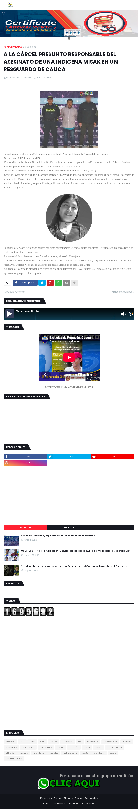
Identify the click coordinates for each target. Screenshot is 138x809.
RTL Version (88, 803)
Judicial (127, 741)
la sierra (24, 752)
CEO (22, 741)
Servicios (59, 803)
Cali (42, 741)
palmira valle (70, 752)
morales (54, 752)
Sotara (98, 747)
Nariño (60, 747)
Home (46, 803)
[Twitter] (42, 283)
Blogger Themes (63, 798)
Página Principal (13, 47)
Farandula (92, 741)
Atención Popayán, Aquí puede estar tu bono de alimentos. (58, 535)
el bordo (10, 752)
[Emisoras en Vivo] (131, 314)
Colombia (68, 741)
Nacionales (46, 747)
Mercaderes (28, 747)
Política (73, 803)
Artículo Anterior (15, 291)
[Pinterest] (50, 283)
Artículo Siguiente (122, 291)
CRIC (32, 741)
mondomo (39, 752)
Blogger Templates (86, 798)
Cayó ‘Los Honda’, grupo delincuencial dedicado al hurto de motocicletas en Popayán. (76, 551)
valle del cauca (14, 758)
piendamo (99, 752)
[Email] (66, 283)
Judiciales (30, 47)
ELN (80, 741)
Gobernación (110, 741)
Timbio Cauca (115, 747)
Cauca (53, 741)
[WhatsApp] (58, 283)
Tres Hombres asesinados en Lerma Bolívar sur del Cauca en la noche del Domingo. (74, 566)
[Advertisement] (69, 495)
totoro (113, 752)
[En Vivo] (9, 313)
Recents (69, 527)
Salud (87, 747)
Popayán (74, 747)
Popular (25, 527)
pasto (85, 752)
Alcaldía (10, 741)
